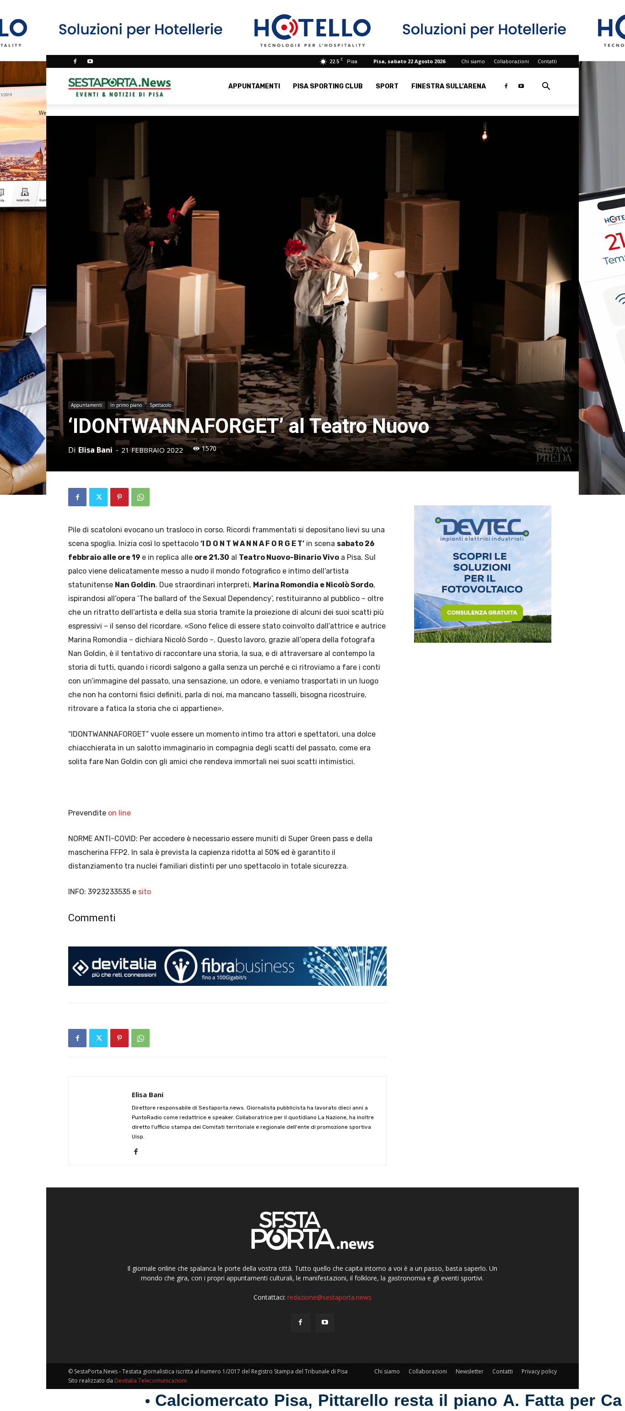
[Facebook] (75, 61)
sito (144, 891)
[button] (546, 87)
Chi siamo (473, 61)
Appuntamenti (254, 86)
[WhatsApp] (140, 497)
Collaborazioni (511, 61)
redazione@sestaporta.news (329, 1297)
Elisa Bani (95, 450)
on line (119, 813)
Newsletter (470, 1371)
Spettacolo (160, 405)
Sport (387, 86)
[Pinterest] (119, 497)
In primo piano (126, 405)
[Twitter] (98, 497)
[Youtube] (90, 61)
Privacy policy (539, 1371)
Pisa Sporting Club (328, 86)
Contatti (547, 61)
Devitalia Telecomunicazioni (150, 1380)
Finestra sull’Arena (448, 86)
